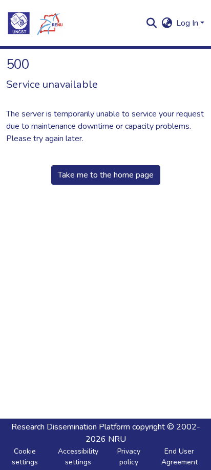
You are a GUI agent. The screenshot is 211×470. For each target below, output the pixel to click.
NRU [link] (117, 439)
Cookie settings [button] (25, 456)
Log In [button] (188, 23)
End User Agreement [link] (179, 456)
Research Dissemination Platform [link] (70, 427)
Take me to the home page (106, 175)
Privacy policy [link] (128, 456)
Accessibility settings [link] (78, 456)
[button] (35, 23)
